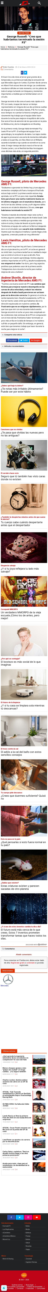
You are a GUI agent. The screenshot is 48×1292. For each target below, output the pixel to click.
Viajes (28, 1249)
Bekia (28, 1226)
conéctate (31, 962)
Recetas (28, 1246)
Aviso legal (29, 1285)
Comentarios (8, 69)
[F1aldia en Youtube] (37, 1217)
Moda (28, 1229)
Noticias (11, 47)
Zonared (29, 1259)
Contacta (20, 1288)
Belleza (28, 1233)
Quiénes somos (17, 1285)
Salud (28, 1243)
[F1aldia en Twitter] (20, 1217)
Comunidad (41, 1288)
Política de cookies (7, 1288)
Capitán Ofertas (31, 1262)
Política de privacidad (34, 1287)
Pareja (28, 1236)
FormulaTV (6, 1226)
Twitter (25, 340)
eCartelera (6, 1233)
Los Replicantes (8, 1229)
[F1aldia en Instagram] (28, 1217)
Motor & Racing (8, 1259)
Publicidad (30, 1288)
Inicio (3, 47)
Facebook (13, 340)
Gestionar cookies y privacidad (13, 1287)
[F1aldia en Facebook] (11, 1217)
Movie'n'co (6, 1239)
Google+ (37, 340)
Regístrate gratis (18, 962)
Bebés (28, 1239)
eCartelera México (9, 1236)
